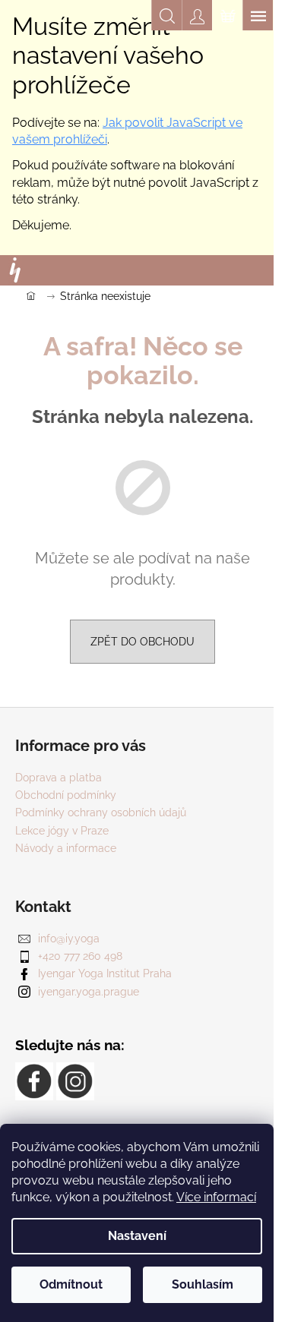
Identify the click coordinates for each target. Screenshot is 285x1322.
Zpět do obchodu (142, 642)
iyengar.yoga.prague (88, 992)
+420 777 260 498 (80, 956)
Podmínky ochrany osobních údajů (100, 812)
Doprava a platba (58, 777)
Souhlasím (202, 1284)
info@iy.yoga (69, 938)
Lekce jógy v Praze (62, 831)
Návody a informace (65, 848)
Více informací (216, 1197)
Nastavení (137, 1236)
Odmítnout (71, 1284)
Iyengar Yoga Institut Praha (105, 973)
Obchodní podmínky (65, 795)
